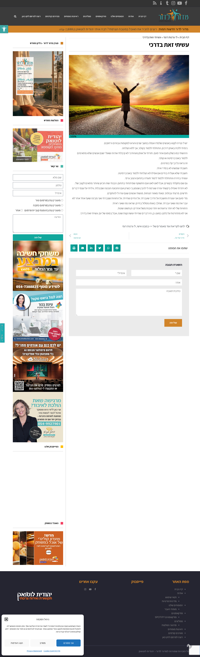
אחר (17, 210)
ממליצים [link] (178, 621)
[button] (6, 619)
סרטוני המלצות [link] (169, 625)
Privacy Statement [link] (34, 651)
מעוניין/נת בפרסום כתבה (47, 205)
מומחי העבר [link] (171, 609)
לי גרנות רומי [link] (170, 37)
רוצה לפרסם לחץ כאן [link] (172, 637)
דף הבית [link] (184, 37)
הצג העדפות (17, 642)
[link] (4, 29)
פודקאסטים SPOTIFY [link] (166, 617)
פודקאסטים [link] (177, 613)
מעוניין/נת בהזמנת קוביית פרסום (42, 210)
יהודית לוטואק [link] (146, 651)
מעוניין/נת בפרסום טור (48, 200)
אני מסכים (68, 642)
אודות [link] (180, 593)
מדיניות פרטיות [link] (169, 601)
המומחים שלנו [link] (176, 605)
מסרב (42, 642)
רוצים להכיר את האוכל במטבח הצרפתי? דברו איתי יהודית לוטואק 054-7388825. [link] (108, 29)
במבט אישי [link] (143, 226)
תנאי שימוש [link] (171, 597)
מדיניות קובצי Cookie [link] (52, 651)
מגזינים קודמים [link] (175, 633)
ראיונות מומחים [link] (175, 629)
